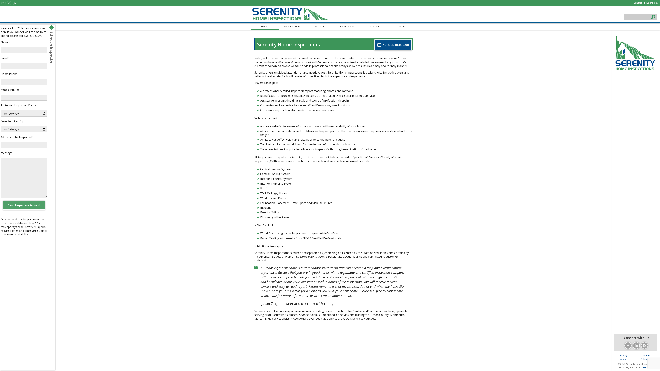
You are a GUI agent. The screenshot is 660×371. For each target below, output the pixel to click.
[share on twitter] (330, 367)
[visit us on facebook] (3, 3)
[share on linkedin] (337, 367)
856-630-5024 (647, 367)
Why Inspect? (292, 26)
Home (264, 26)
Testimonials (347, 26)
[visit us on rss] (15, 3)
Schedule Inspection (51, 48)
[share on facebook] (323, 367)
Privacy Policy (651, 2)
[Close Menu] (51, 27)
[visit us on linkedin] (9, 3)
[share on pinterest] (344, 367)
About (402, 26)
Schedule (646, 359)
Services (320, 26)
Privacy (623, 355)
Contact (638, 2)
